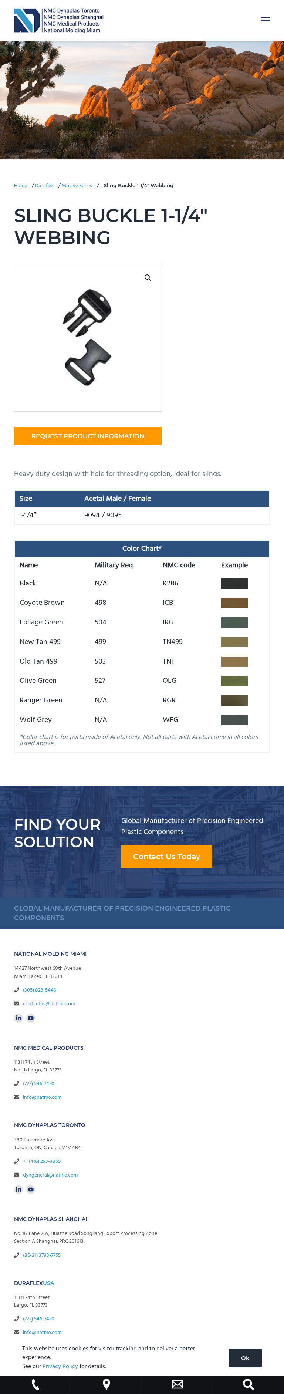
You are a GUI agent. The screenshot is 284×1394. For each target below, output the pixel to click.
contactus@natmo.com (49, 1004)
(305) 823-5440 (40, 990)
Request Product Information (88, 436)
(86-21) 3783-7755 (42, 1255)
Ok (245, 1357)
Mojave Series (77, 186)
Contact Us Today (166, 856)
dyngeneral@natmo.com (50, 1175)
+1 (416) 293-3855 (42, 1161)
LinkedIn (18, 1018)
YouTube (30, 1018)
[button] (148, 277)
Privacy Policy (60, 1366)
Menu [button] (256, 20)
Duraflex (44, 186)
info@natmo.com (42, 1097)
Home (20, 186)
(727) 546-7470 (38, 1084)
